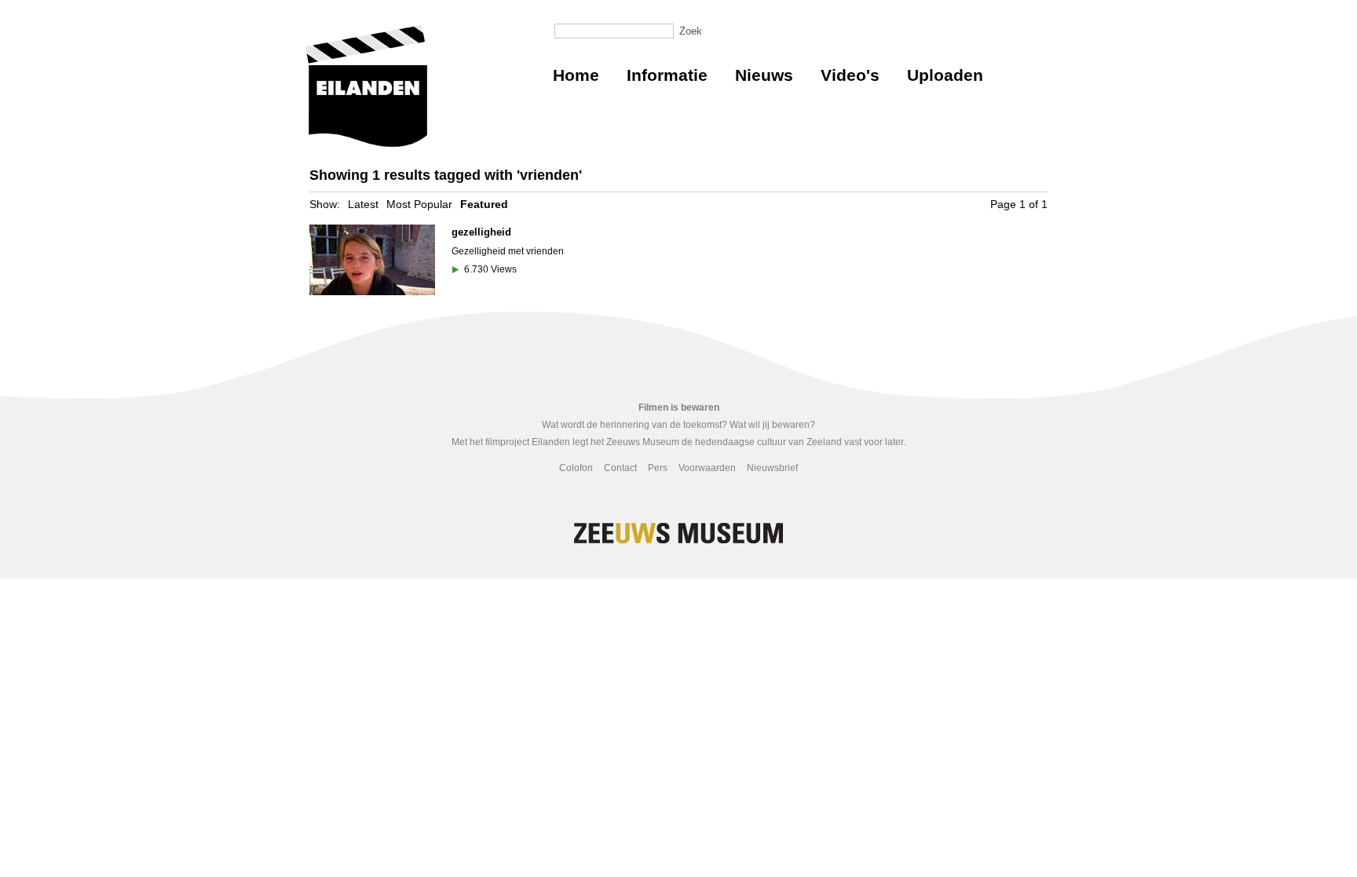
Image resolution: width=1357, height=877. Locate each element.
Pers (658, 467)
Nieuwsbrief (772, 467)
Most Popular (419, 204)
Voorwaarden (707, 467)
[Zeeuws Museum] (366, 86)
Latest (363, 204)
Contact (620, 467)
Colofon (576, 467)
